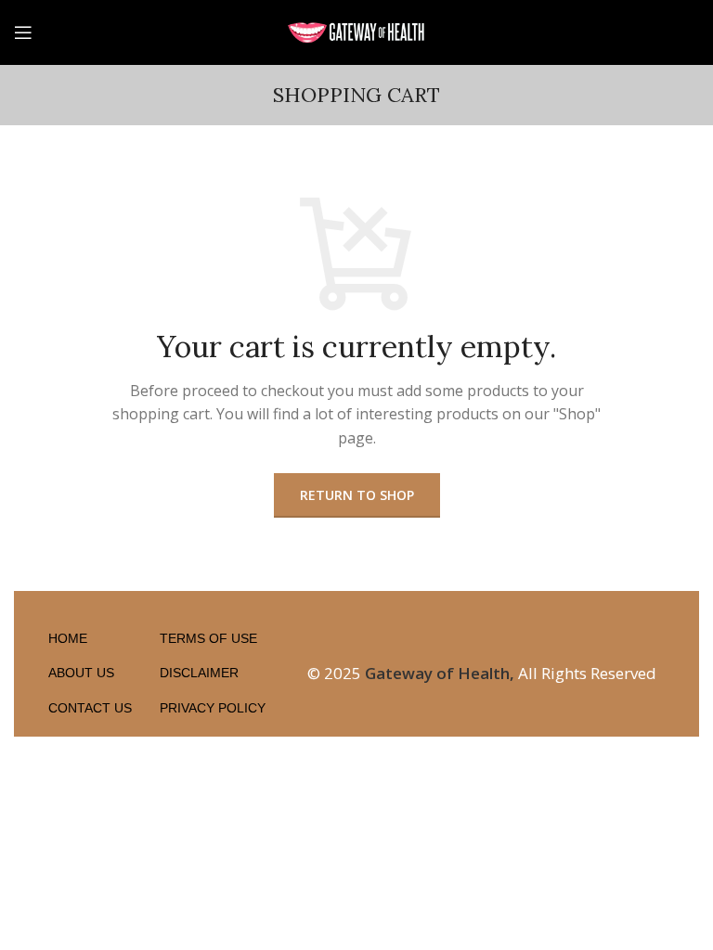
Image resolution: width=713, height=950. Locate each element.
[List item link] (85, 638)
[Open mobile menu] (23, 32)
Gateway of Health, (439, 673)
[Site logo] (356, 30)
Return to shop (357, 495)
